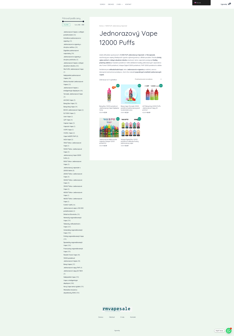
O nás (119, 4)
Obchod (111, 4)
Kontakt (128, 4)
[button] (121, 4)
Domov (102, 4)
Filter (66, 24)
